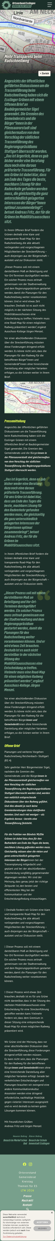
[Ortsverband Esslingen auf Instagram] (30, 1165)
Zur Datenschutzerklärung (14, 1236)
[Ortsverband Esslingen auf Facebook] (25, 1165)
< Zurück (44, 73)
